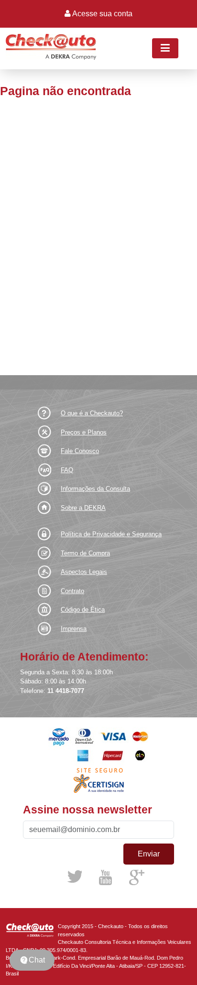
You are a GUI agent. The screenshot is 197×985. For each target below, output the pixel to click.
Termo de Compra (85, 553)
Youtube (105, 877)
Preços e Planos (84, 432)
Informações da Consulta (95, 488)
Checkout (51, 48)
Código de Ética (83, 609)
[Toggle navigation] (165, 48)
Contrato (72, 591)
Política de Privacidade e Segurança (111, 534)
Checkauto (32, 930)
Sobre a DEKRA (83, 507)
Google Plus (137, 877)
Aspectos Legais (84, 571)
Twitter (74, 876)
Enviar (149, 854)
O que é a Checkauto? (92, 413)
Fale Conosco (80, 451)
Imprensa (74, 628)
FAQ (67, 470)
